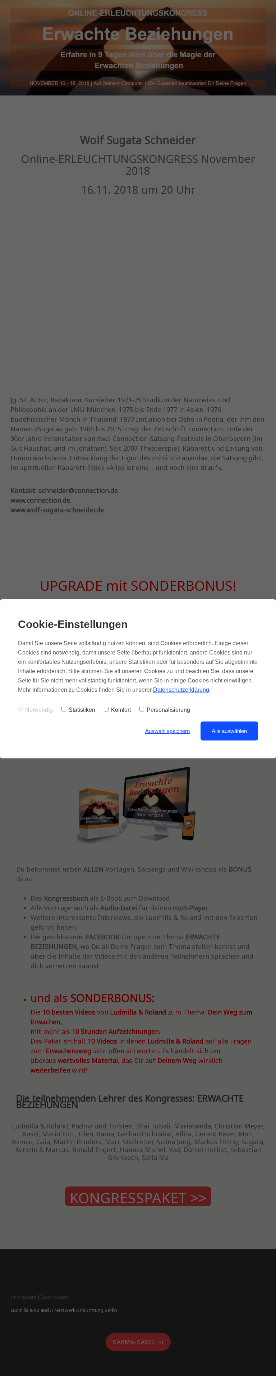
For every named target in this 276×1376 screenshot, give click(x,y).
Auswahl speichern (167, 731)
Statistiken (82, 710)
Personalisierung (168, 710)
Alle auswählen (229, 731)
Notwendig (39, 710)
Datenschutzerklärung (181, 690)
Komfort (121, 710)
